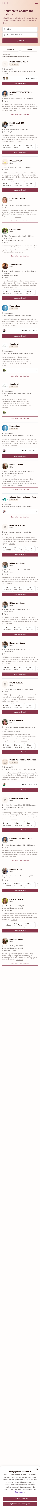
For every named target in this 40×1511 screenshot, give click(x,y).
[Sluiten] (37, 1469)
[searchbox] (20, 29)
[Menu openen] (36, 3)
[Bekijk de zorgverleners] (20, 370)
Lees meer (12, 110)
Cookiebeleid (19, 1492)
